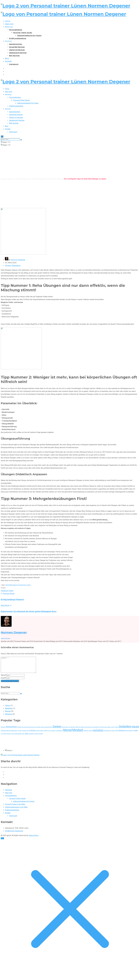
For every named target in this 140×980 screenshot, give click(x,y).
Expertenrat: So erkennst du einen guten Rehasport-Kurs (28, 611)
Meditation (9, 708)
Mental (67, 730)
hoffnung (32, 730)
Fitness (8, 265)
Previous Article (8, 594)
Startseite (8, 790)
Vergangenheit (18, 733)
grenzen (20, 730)
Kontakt (8, 61)
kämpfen (53, 730)
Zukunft (36, 733)
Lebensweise (59, 730)
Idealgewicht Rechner (18, 53)
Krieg (49, 730)
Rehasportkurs (129, 730)
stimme (9, 733)
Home (7, 21)
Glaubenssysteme (5, 730)
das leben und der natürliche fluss (43, 727)
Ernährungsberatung (17, 38)
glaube (135, 726)
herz (28, 730)
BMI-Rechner (14, 56)
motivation (98, 730)
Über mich (9, 24)
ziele (26, 733)
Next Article (5, 605)
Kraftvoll (46, 730)
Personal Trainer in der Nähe (15, 804)
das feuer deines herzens (28, 727)
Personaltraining (15, 30)
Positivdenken (107, 730)
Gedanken (125, 726)
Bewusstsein (11, 727)
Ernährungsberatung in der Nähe (16, 807)
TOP (2, 838)
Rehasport (16, 265)
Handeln (24, 730)
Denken (57, 726)
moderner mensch (88, 730)
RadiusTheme (33, 835)
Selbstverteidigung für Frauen (29, 35)
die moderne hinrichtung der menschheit (89, 727)
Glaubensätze (13, 730)
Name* (3, 675)
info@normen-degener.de (14, 831)
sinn (2, 733)
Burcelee (19, 727)
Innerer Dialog (39, 730)
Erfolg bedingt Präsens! (12, 599)
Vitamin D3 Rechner (17, 50)
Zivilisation (31, 733)
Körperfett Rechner (17, 47)
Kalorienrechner (15, 44)
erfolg (112, 727)
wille (23, 733)
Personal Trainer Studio (22, 33)
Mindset (8, 711)
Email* (3, 678)
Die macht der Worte (73, 727)
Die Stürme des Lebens (105, 727)
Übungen (27, 585)
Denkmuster (65, 727)
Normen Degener (18, 260)
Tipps (20, 585)
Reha (7, 585)
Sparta (4, 733)
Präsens (113, 730)
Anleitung (3, 727)
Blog (7, 58)
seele (136, 730)
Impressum (13, 64)
